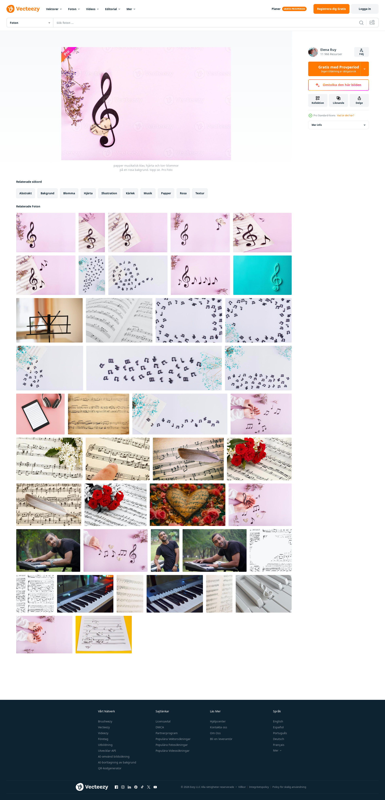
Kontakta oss (218, 727)
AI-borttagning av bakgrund (117, 762)
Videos (90, 9)
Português (280, 733)
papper (166, 193)
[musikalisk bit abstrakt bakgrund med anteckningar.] (271, 550)
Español (278, 727)
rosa (183, 193)
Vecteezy (104, 727)
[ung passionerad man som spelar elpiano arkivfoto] (48, 550)
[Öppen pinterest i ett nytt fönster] (135, 786)
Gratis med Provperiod (338, 69)
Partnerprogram (167, 733)
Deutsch (278, 739)
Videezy (103, 733)
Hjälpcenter (218, 721)
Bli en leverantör (221, 739)
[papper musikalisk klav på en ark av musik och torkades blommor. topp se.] (137, 232)
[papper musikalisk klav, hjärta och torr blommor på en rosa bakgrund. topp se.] (45, 232)
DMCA (160, 727)
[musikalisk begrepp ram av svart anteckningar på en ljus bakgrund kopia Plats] (189, 320)
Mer (129, 9)
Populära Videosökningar (173, 751)
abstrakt (25, 193)
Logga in (365, 9)
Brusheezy (105, 721)
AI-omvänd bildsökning (114, 756)
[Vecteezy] (23, 9)
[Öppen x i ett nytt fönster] (148, 786)
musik (148, 193)
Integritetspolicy (259, 787)
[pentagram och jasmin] (49, 459)
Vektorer (52, 9)
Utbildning (105, 745)
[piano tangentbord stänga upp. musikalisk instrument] (175, 594)
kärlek (130, 193)
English (278, 721)
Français (278, 745)
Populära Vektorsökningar (173, 739)
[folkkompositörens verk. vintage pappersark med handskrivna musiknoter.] (130, 594)
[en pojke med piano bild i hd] (165, 550)
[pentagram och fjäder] (188, 459)
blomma (69, 193)
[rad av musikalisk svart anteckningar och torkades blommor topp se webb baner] (154, 368)
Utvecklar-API (107, 751)
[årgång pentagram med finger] (118, 459)
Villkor (242, 787)
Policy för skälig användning (289, 787)
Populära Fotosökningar (172, 745)
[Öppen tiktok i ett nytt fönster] (142, 786)
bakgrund (47, 193)
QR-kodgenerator (109, 768)
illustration (109, 193)
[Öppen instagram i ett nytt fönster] (122, 786)
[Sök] (361, 22)
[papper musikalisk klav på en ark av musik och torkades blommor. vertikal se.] (92, 232)
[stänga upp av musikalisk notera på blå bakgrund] (262, 275)
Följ (361, 54)
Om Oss (215, 733)
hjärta (88, 193)
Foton (72, 9)
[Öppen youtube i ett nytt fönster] (155, 786)
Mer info (317, 125)
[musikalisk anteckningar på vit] (119, 320)
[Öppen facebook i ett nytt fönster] (116, 786)
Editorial (111, 9)
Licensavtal (163, 721)
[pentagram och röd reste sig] (259, 459)
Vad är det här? (345, 115)
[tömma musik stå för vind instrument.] (49, 320)
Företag (103, 739)
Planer (276, 9)
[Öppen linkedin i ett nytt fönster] (129, 786)
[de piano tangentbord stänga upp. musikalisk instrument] (85, 594)
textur (199, 193)
